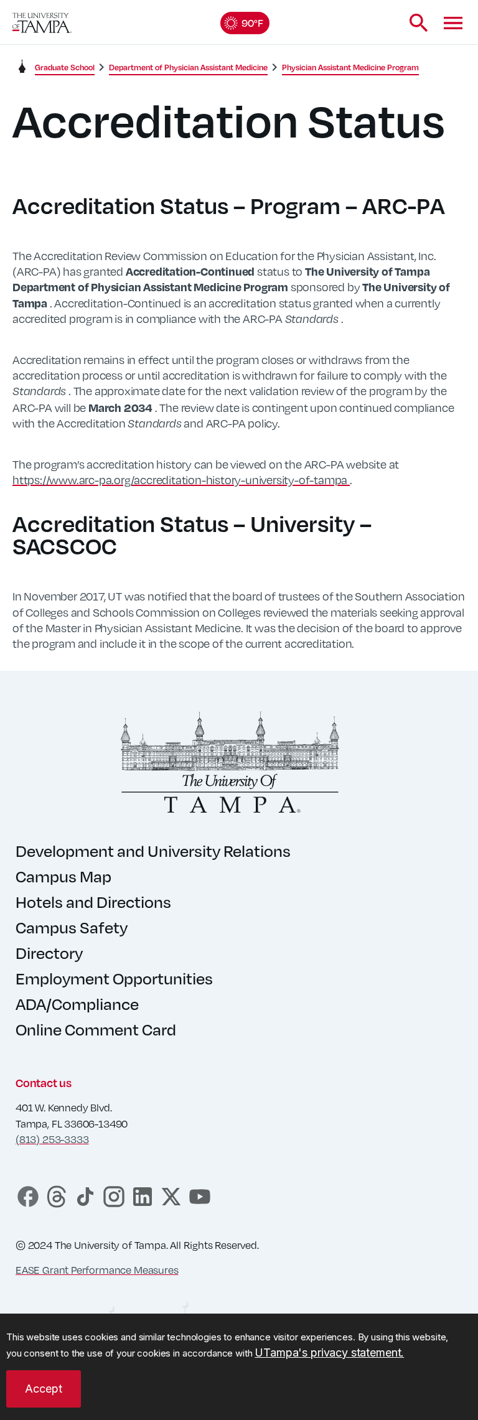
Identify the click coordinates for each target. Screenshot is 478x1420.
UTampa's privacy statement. (329, 1352)
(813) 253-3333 (52, 1139)
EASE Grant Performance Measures (97, 1270)
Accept (43, 1388)
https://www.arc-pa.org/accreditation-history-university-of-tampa (181, 479)
